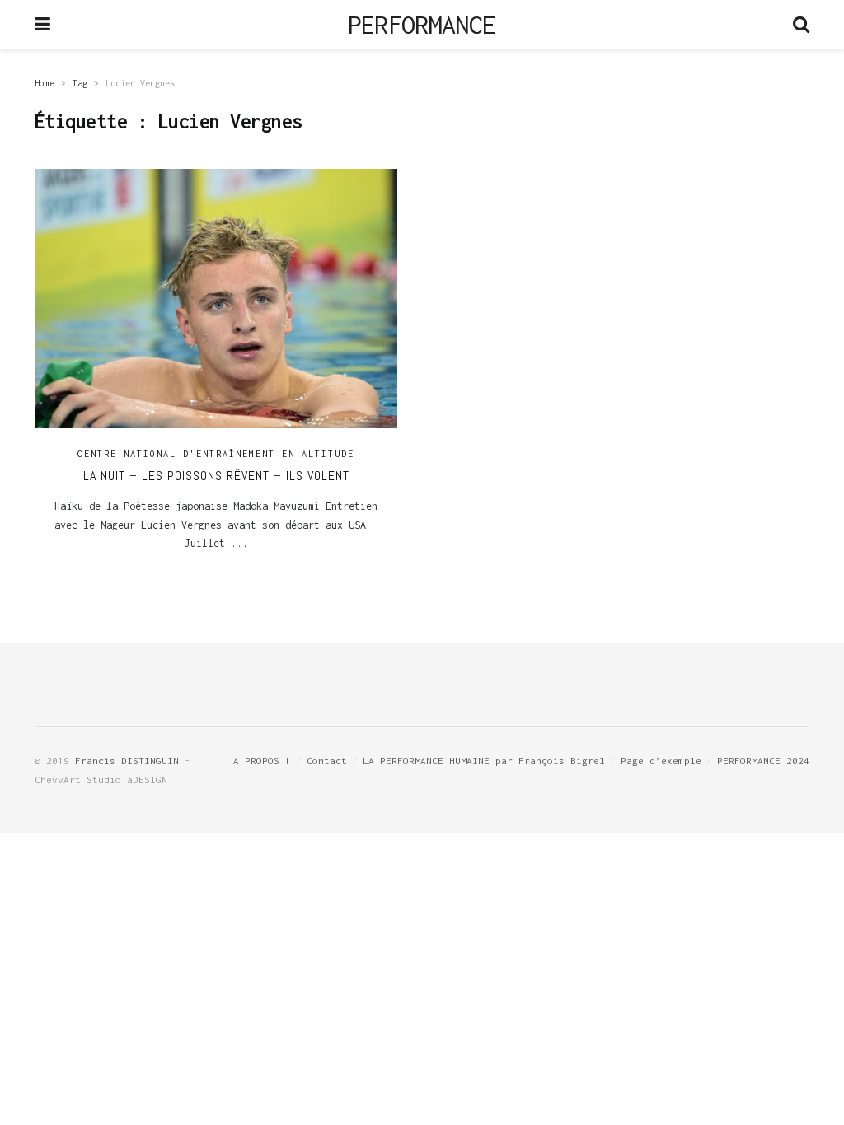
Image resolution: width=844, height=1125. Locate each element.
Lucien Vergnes (140, 83)
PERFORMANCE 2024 (763, 760)
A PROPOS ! (262, 760)
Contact (327, 760)
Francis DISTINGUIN (127, 760)
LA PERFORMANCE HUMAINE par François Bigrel (484, 760)
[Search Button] (801, 24)
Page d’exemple (661, 760)
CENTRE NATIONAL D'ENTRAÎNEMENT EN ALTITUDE (215, 454)
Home (44, 83)
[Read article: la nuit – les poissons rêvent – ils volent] (216, 298)
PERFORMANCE (422, 25)
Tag (80, 83)
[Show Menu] (42, 24)
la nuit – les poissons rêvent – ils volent (216, 475)
